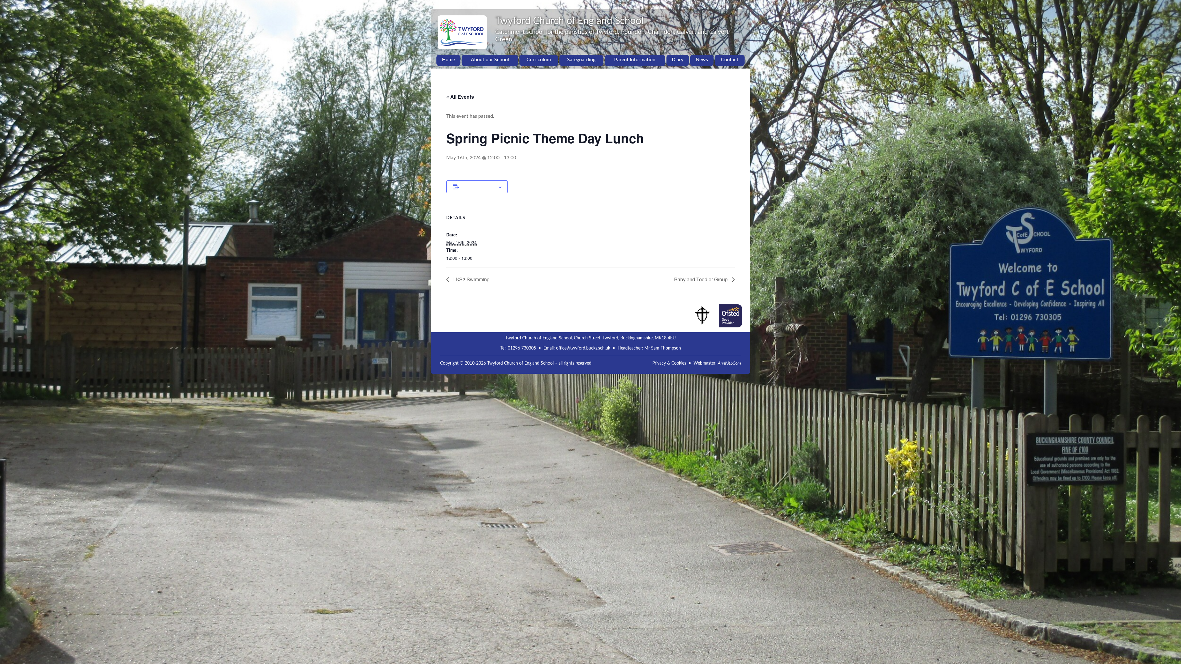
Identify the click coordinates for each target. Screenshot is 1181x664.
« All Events (460, 96)
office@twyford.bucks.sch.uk (583, 348)
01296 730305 (522, 348)
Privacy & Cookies (669, 363)
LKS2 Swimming (471, 279)
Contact (729, 59)
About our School (490, 59)
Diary (677, 59)
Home (448, 59)
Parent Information (634, 59)
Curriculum (539, 59)
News (702, 59)
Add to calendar (478, 187)
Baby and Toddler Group (701, 279)
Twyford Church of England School (569, 21)
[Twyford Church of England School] (462, 20)
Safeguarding (581, 59)
